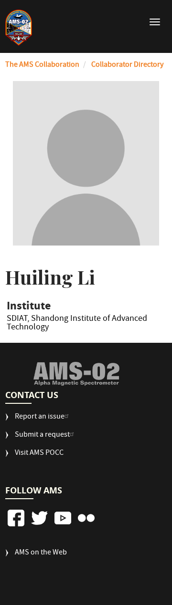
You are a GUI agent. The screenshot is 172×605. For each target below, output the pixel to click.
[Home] (18, 28)
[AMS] (76, 374)
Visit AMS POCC (39, 453)
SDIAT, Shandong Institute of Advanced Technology (77, 324)
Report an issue (39, 417)
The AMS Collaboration (42, 65)
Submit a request (42, 435)
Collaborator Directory (127, 65)
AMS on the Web (41, 553)
